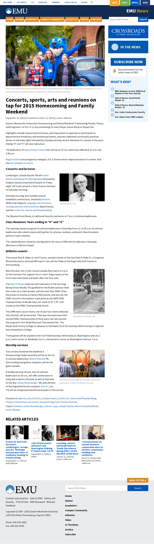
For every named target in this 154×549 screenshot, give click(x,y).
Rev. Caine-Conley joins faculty (130, 112)
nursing (10, 206)
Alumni (19, 19)
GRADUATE (42, 2)
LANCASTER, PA (70, 2)
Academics (32, 19)
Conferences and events (26, 401)
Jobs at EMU (36, 498)
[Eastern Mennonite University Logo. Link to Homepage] (17, 11)
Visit (125, 2)
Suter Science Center (34, 149)
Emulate (17, 406)
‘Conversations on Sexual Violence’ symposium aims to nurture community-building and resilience (93, 448)
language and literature (38, 202)
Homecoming (47, 401)
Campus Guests (49, 398)
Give (145, 2)
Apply (135, 2)
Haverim (46, 199)
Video (68, 519)
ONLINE (84, 2)
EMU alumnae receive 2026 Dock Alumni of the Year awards (130, 92)
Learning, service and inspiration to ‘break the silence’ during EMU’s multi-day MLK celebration (67, 448)
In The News (71, 524)
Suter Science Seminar (66, 401)
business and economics (27, 206)
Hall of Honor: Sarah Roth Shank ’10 (127, 99)
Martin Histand (37, 358)
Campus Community (52, 19)
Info (114, 2)
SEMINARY (56, 2)
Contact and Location (17, 498)
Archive (69, 529)
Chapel (9, 401)
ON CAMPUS (21, 2)
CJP (32, 2)
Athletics (72, 19)
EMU (137, 10)
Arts (38, 398)
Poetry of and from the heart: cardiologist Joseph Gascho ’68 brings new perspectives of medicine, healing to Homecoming (17, 449)
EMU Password (37, 501)
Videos (84, 19)
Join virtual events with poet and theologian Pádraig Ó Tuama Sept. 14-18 (42, 447)
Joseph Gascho (66, 406)
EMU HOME (7, 2)
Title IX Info (22, 501)
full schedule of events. (21, 162)
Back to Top (137, 480)
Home (9, 19)
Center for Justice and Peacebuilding (33, 210)
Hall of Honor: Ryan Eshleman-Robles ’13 (129, 106)
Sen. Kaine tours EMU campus (129, 117)
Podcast (96, 19)
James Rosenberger (27, 382)
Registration (12, 159)
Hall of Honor (17, 283)
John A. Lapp (47, 386)
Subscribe (70, 534)
